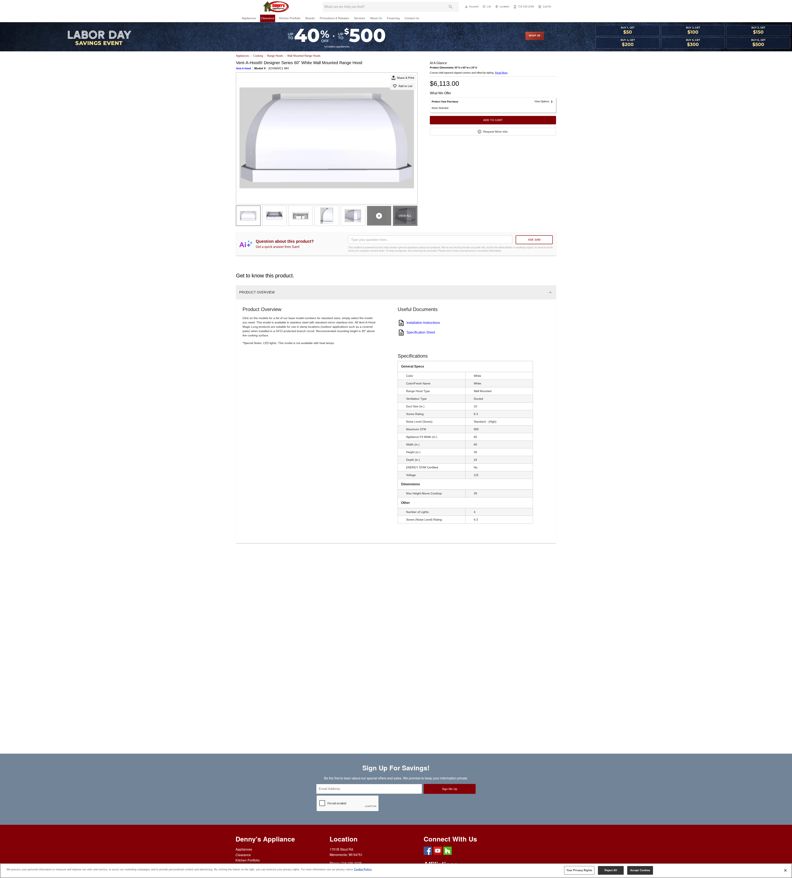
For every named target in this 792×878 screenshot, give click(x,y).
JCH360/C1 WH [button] (278, 68)
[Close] (785, 870)
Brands (310, 18)
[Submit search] (450, 7)
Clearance (267, 18)
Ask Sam (534, 239)
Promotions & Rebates (334, 18)
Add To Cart (493, 120)
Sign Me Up (449, 789)
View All (405, 215)
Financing (393, 18)
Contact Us (412, 18)
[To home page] (276, 7)
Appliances (249, 18)
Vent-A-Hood (243, 68)
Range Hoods (275, 55)
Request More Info (495, 131)
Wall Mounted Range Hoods (304, 55)
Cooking (258, 55)
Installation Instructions (423, 322)
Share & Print (405, 77)
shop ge (535, 36)
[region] (396, 870)
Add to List (405, 86)
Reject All (611, 870)
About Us (376, 18)
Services (359, 18)
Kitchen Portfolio (290, 18)
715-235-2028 (351, 863)
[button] (466, 6)
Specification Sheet (421, 332)
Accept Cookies (640, 870)
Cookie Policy (363, 869)
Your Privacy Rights (579, 870)
